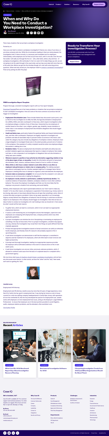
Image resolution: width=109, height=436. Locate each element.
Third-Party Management (56, 410)
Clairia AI (53, 398)
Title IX (52, 422)
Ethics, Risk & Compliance (57, 418)
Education (92, 398)
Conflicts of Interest (75, 402)
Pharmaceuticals (93, 417)
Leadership (33, 408)
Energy (91, 401)
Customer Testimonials (36, 401)
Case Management (55, 401)
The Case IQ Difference (36, 398)
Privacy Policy (94, 433)
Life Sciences (93, 412)
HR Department (54, 420)
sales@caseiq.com (7, 415)
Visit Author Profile (9, 307)
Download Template (9, 109)
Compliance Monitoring (56, 405)
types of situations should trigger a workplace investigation (34, 257)
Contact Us (33, 410)
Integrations (34, 412)
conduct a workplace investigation (52, 67)
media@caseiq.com (8, 420)
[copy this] (28, 33)
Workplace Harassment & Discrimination (76, 399)
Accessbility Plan (102, 433)
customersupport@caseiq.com (10, 418)
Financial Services (94, 403)
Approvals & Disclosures (56, 408)
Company (33, 405)
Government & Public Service (97, 405)
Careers (32, 403)
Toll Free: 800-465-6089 (9, 410)
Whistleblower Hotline (56, 403)
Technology (93, 420)
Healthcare (92, 408)
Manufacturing (93, 415)
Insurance (92, 410)
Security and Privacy (35, 415)
